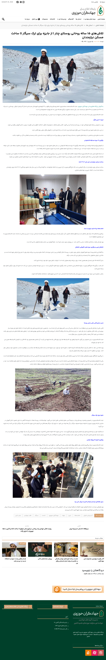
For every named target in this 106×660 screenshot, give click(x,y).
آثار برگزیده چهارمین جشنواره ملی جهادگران (94, 560)
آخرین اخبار (100, 543)
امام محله (77, 515)
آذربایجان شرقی (88, 515)
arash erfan (97, 42)
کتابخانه (52, 19)
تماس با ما (95, 2)
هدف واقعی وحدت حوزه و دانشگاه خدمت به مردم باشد (15, 560)
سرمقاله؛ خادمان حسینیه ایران (79, 529)
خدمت (43, 515)
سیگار (36, 515)
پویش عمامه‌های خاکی (45, 559)
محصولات (45, 19)
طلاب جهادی (27, 515)
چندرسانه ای (62, 19)
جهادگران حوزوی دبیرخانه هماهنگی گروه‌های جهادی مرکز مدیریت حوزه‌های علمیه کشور (88, 10)
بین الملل (34, 19)
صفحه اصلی (101, 19)
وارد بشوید (87, 574)
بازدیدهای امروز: (62, 626)
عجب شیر (18, 515)
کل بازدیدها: (63, 629)
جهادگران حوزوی (53, 515)
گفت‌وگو (71, 19)
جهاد (63, 515)
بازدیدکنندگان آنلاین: (61, 622)
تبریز (69, 515)
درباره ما (102, 2)
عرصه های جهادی (90, 19)
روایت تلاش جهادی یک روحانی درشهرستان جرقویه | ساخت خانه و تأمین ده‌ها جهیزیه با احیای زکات (27, 530)
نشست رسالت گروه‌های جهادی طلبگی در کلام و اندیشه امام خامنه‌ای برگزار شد (66, 561)
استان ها (78, 19)
